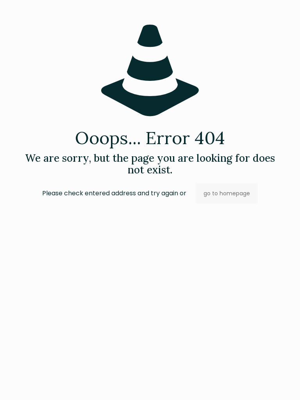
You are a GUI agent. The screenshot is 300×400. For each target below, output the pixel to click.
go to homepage (227, 193)
